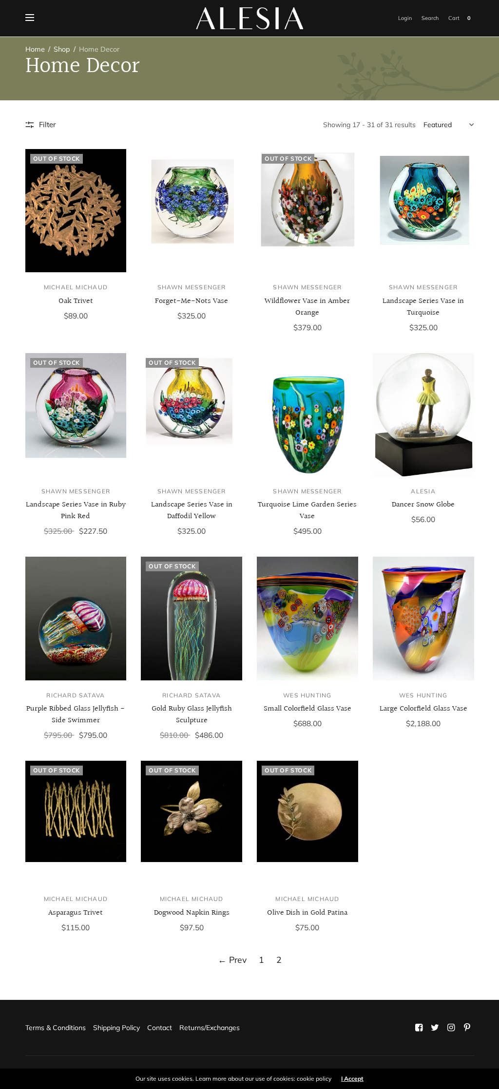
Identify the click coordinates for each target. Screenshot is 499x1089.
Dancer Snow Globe (423, 505)
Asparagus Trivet (75, 913)
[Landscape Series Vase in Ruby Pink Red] (76, 414)
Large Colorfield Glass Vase (423, 709)
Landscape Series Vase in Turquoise (423, 307)
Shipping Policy (116, 1027)
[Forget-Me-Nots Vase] (191, 210)
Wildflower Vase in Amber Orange (307, 307)
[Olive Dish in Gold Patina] (307, 822)
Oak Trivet (75, 301)
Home (35, 49)
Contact (159, 1027)
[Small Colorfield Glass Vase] (307, 618)
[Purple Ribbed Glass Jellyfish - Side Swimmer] (76, 618)
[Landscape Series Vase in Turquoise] (423, 210)
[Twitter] (434, 1027)
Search (430, 18)
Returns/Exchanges (209, 1027)
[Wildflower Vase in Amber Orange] (307, 210)
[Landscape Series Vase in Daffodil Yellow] (191, 414)
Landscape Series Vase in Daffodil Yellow (191, 511)
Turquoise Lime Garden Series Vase (307, 511)
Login (405, 18)
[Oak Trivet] (76, 210)
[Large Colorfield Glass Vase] (423, 618)
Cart (454, 18)
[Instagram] (450, 1027)
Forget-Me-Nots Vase (191, 301)
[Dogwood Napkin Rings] (191, 822)
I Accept (352, 1079)
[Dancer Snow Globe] (423, 414)
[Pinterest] (466, 1027)
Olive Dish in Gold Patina (307, 913)
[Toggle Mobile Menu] (36, 18)
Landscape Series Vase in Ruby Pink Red (76, 511)
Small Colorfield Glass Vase (307, 709)
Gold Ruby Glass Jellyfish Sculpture (192, 715)
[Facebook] (418, 1027)
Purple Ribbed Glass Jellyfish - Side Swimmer (75, 715)
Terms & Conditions (55, 1027)
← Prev (232, 959)
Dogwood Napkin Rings (192, 913)
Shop (62, 49)
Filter (47, 124)
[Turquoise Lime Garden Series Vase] (307, 414)
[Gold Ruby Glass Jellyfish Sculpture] (191, 618)
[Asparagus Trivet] (76, 822)
